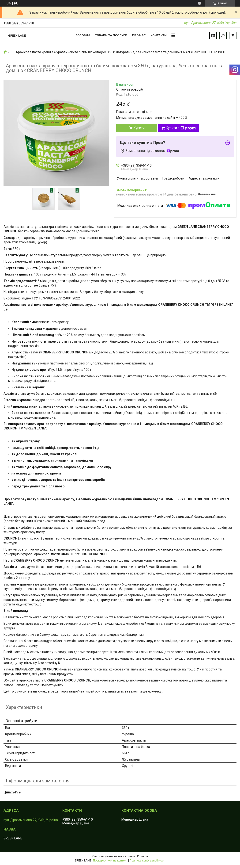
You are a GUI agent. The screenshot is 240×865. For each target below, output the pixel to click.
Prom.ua (142, 856)
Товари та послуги (111, 35)
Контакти (158, 35)
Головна (83, 35)
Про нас (139, 35)
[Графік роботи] (213, 35)
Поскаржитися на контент (110, 860)
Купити (139, 128)
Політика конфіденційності (147, 860)
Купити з (172, 128)
